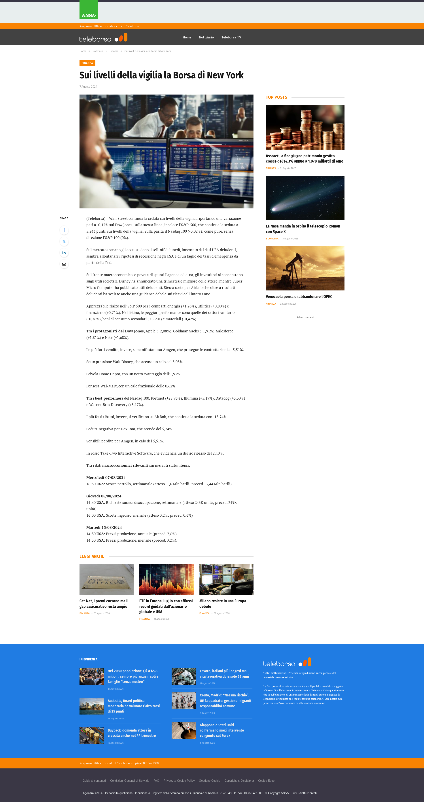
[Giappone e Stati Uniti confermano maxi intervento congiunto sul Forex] (184, 730)
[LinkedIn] (64, 252)
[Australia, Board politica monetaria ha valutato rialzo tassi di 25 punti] (92, 706)
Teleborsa (132, 26)
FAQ (156, 780)
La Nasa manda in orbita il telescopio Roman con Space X (303, 229)
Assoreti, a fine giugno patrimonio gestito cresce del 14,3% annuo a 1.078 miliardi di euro (304, 159)
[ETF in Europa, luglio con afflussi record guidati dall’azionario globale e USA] (166, 579)
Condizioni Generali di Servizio (129, 780)
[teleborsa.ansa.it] (103, 37)
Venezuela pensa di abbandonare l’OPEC (299, 296)
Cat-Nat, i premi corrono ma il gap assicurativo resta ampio (104, 604)
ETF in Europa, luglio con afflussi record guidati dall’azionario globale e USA (166, 606)
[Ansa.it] (89, 11)
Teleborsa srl (125, 763)
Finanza (87, 62)
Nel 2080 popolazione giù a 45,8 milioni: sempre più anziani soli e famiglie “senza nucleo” (133, 676)
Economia (272, 238)
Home (187, 37)
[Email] (64, 264)
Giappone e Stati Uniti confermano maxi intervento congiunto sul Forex (222, 730)
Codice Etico (266, 780)
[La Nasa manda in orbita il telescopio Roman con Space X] (305, 198)
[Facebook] (64, 230)
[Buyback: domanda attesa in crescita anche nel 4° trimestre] (92, 735)
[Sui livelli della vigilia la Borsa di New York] (167, 151)
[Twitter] (64, 241)
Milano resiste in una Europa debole (222, 604)
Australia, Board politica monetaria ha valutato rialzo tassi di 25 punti (134, 706)
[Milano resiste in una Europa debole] (226, 579)
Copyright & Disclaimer (239, 780)
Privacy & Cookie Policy (179, 780)
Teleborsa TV (231, 37)
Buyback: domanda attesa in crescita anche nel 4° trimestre (132, 733)
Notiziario (206, 37)
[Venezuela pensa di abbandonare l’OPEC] (305, 268)
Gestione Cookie (209, 780)
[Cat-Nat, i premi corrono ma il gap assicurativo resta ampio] (107, 579)
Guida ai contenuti (94, 780)
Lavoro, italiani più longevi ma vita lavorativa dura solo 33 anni (224, 674)
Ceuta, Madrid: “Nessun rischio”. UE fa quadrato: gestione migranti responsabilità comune (225, 700)
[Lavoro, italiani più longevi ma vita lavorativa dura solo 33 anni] (184, 676)
